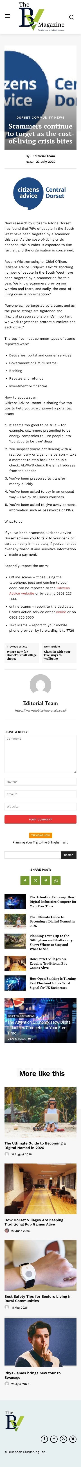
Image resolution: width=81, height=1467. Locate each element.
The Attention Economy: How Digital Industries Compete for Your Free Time (53, 901)
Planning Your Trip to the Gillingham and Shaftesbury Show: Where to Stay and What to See (51, 942)
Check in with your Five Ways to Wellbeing (57, 655)
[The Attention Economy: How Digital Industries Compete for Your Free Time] (15, 901)
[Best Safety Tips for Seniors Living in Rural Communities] (40, 1265)
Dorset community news (40, 117)
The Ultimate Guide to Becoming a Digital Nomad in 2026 (52, 921)
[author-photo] (7, 1154)
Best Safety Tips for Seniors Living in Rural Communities (38, 1298)
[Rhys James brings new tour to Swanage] (40, 1341)
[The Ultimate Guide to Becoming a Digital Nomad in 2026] (15, 921)
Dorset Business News (21, 1016)
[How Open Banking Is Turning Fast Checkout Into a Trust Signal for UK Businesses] (15, 983)
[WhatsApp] (56, 880)
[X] (35, 880)
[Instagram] (53, 1439)
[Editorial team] (40, 685)
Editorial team (44, 156)
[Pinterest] (45, 880)
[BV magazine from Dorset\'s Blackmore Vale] (42, 16)
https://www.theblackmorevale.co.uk (40, 710)
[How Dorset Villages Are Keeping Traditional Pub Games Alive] (15, 963)
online (61, 612)
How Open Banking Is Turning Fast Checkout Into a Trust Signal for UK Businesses (53, 982)
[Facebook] (24, 880)
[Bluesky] (72, 1439)
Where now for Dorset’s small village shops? (22, 655)
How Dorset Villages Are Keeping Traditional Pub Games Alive (48, 963)
